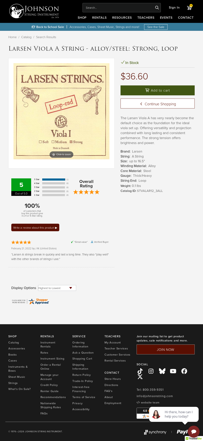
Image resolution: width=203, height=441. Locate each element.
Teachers (145, 17)
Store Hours (112, 379)
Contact (186, 17)
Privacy (77, 403)
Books (12, 354)
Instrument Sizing (52, 358)
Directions (111, 385)
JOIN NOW (165, 349)
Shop (82, 17)
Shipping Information (80, 367)
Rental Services (115, 360)
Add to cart (160, 90)
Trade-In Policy (82, 381)
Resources (122, 17)
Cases (12, 360)
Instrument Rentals (47, 344)
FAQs (44, 413)
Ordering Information (80, 344)
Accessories (16, 348)
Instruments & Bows (18, 369)
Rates (44, 352)
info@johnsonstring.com (155, 396)
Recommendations (53, 397)
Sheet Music (16, 377)
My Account (112, 342)
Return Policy (81, 375)
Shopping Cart (82, 358)
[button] (174, 7)
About (108, 397)
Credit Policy (49, 385)
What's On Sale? (19, 389)
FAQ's (108, 391)
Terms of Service (83, 397)
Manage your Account (49, 377)
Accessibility (80, 409)
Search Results (46, 37)
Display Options (23, 288)
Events (166, 17)
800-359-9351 (153, 390)
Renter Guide (49, 391)
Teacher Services (116, 348)
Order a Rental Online (50, 367)
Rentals (99, 17)
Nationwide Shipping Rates (50, 405)
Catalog (26, 37)
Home (12, 37)
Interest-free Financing (80, 389)
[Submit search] (157, 7)
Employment (112, 403)
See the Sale (155, 27)
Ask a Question (83, 352)
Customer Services (117, 354)
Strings (13, 383)
